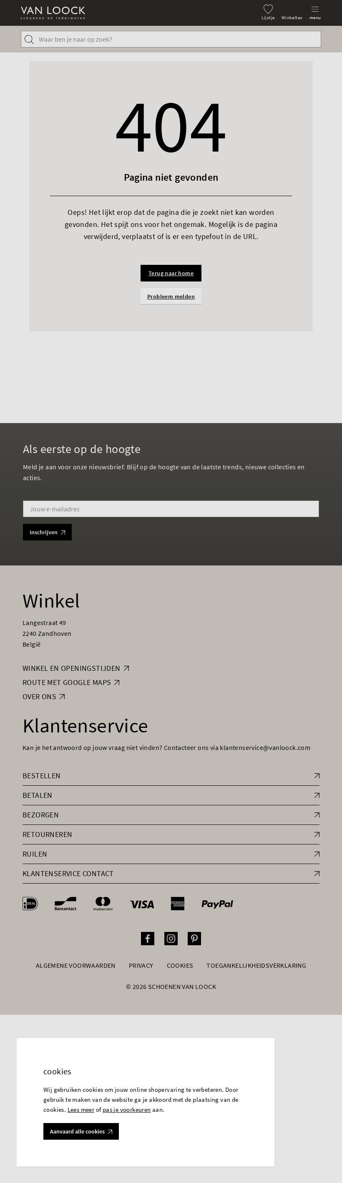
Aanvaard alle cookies (77, 1131)
